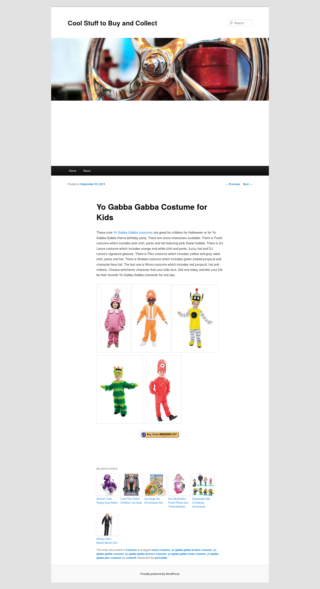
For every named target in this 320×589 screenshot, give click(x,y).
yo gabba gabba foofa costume (187, 554)
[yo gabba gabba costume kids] (160, 434)
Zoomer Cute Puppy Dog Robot (107, 500)
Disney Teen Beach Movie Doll (106, 540)
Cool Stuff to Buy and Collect (112, 22)
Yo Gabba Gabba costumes (133, 232)
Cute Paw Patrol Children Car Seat (131, 500)
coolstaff (131, 558)
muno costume (161, 550)
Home (72, 171)
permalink (161, 558)
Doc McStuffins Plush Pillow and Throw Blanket (178, 502)
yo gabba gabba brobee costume (192, 550)
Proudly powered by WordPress (160, 574)
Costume (131, 550)
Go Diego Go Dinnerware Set (153, 500)
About (87, 171)
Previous (233, 184)
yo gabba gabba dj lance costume (146, 554)
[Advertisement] (160, 133)
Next (247, 184)
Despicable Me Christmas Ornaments (201, 502)
